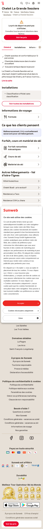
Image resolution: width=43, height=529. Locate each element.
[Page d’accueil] (2, 3)
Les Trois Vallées (21, 329)
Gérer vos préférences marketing (21, 396)
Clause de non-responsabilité (21, 399)
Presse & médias (21, 369)
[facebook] (11, 439)
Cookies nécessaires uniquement (20, 311)
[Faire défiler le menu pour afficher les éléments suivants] (39, 47)
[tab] (7, 47)
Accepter (20, 303)
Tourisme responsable (21, 365)
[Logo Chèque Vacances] (30, 453)
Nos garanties (21, 430)
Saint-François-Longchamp (21, 349)
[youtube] (31, 439)
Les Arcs (21, 345)
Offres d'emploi (31, 513)
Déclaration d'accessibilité (21, 372)
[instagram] (21, 439)
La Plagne (21, 342)
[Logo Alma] (24, 453)
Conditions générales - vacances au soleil (21, 419)
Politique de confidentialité (21, 385)
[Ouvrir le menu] (39, 3)
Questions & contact (22, 412)
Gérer (20, 318)
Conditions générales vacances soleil (22, 518)
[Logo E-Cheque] (35, 453)
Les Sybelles (21, 325)
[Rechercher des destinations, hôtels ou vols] (21, 3)
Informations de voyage (21, 426)
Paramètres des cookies (21, 392)
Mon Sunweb (21, 415)
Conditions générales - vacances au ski (21, 423)
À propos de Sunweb (21, 361)
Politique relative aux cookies (21, 388)
